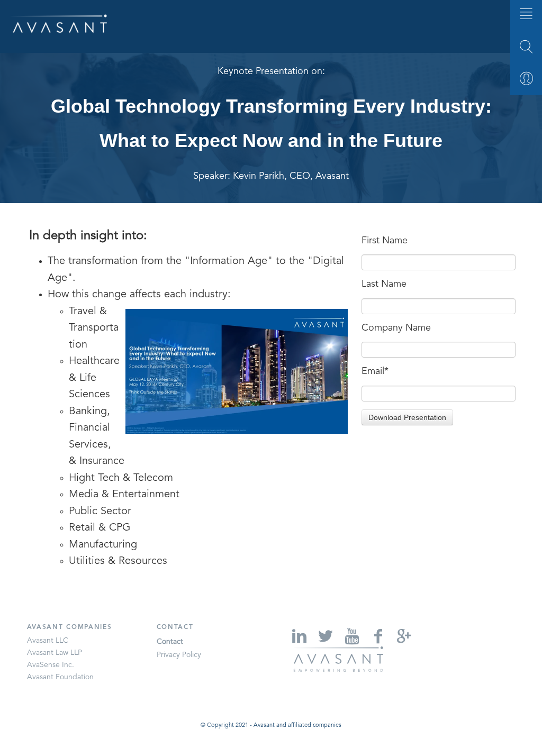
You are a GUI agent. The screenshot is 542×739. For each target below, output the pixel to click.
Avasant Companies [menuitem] (69, 627)
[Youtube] (351, 636)
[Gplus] (403, 636)
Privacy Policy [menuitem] (179, 655)
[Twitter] (324, 636)
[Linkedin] (298, 636)
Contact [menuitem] (175, 627)
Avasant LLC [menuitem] (47, 640)
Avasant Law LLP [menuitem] (54, 652)
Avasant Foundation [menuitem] (60, 677)
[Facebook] (376, 636)
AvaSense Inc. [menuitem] (50, 665)
